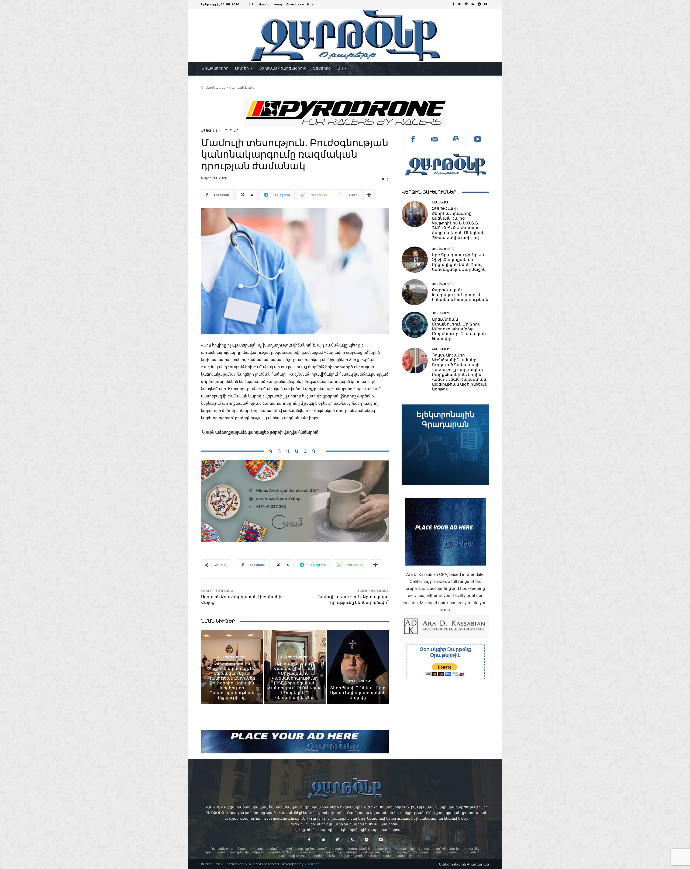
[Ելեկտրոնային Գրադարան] (445, 444)
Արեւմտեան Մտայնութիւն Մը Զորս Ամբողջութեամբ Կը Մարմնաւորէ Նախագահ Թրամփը (459, 329)
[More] (369, 194)
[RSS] (473, 4)
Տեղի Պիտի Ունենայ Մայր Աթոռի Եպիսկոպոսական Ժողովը (358, 692)
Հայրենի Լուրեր (243, 87)
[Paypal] (466, 4)
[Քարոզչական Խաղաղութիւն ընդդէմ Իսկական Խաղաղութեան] (415, 292)
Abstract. (312, 864)
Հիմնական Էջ (213, 87)
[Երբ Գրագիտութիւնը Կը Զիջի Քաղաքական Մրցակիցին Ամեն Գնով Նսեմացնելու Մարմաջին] (415, 260)
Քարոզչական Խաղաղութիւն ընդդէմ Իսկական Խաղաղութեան (460, 295)
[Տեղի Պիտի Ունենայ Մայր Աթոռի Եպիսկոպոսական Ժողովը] (358, 667)
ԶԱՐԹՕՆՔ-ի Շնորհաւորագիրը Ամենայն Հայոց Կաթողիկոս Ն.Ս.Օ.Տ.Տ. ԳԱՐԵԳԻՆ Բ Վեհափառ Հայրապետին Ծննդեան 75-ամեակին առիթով (458, 223)
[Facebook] (453, 4)
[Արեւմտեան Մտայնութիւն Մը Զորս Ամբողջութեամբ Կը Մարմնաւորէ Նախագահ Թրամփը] (415, 325)
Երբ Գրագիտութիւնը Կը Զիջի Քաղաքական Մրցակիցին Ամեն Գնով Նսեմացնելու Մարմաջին (459, 262)
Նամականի (440, 202)
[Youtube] (485, 4)
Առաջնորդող (443, 248)
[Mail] (460, 4)
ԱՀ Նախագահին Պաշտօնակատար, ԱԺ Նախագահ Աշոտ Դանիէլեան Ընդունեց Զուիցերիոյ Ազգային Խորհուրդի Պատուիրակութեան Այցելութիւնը (232, 680)
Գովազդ (295, 451)
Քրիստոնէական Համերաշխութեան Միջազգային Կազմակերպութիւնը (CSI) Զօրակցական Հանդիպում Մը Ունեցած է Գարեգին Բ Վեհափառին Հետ (295, 680)
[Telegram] (479, 4)
